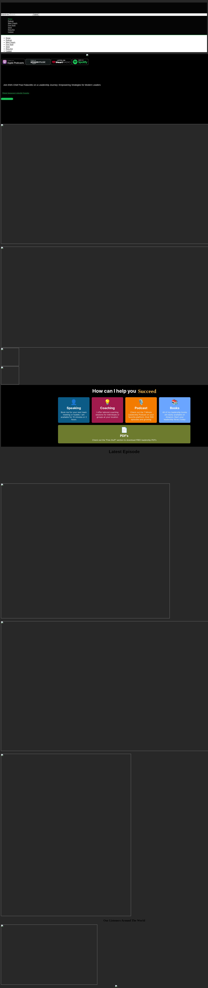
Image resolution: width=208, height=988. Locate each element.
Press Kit (9, 49)
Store (8, 47)
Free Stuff (9, 44)
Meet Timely (10, 42)
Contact (11, 32)
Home (8, 38)
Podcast (9, 40)
